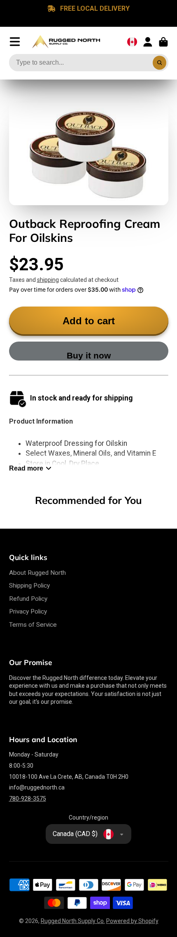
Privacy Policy (28, 611)
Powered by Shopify (132, 921)
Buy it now (89, 355)
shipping (48, 279)
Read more (26, 468)
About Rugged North (37, 572)
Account (148, 42)
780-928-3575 (27, 798)
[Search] (160, 63)
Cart (163, 42)
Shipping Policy (29, 585)
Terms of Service (33, 624)
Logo (66, 42)
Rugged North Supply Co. (73, 921)
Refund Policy (28, 598)
